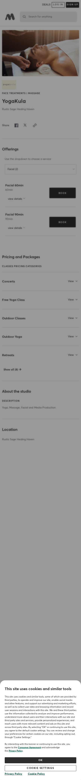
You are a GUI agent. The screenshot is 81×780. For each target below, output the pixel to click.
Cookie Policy (36, 774)
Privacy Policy (16, 751)
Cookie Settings (40, 768)
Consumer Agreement (29, 748)
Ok (40, 760)
